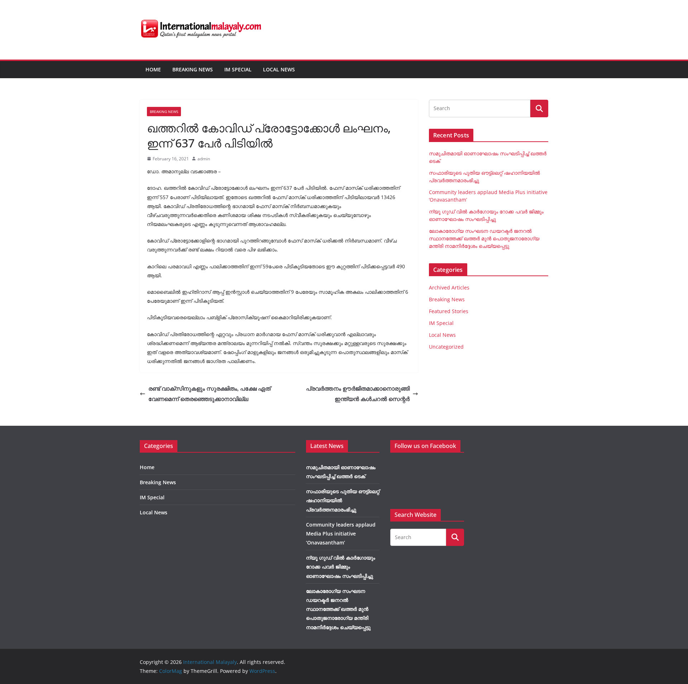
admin (203, 159)
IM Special (238, 69)
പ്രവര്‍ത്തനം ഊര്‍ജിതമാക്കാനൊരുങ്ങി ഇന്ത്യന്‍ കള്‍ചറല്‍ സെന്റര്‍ (358, 394)
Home (153, 69)
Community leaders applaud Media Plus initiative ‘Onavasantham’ (341, 533)
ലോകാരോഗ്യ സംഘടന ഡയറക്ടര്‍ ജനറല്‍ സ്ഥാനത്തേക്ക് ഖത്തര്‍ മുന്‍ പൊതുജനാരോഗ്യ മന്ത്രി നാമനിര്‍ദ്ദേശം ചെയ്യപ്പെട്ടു (484, 238)
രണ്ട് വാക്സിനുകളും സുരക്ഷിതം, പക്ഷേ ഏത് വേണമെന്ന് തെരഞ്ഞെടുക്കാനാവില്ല (209, 394)
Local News (279, 69)
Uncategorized (446, 346)
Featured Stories (448, 311)
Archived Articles (449, 287)
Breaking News (192, 69)
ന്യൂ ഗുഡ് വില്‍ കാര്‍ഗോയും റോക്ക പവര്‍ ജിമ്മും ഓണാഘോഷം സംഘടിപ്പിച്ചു (340, 566)
